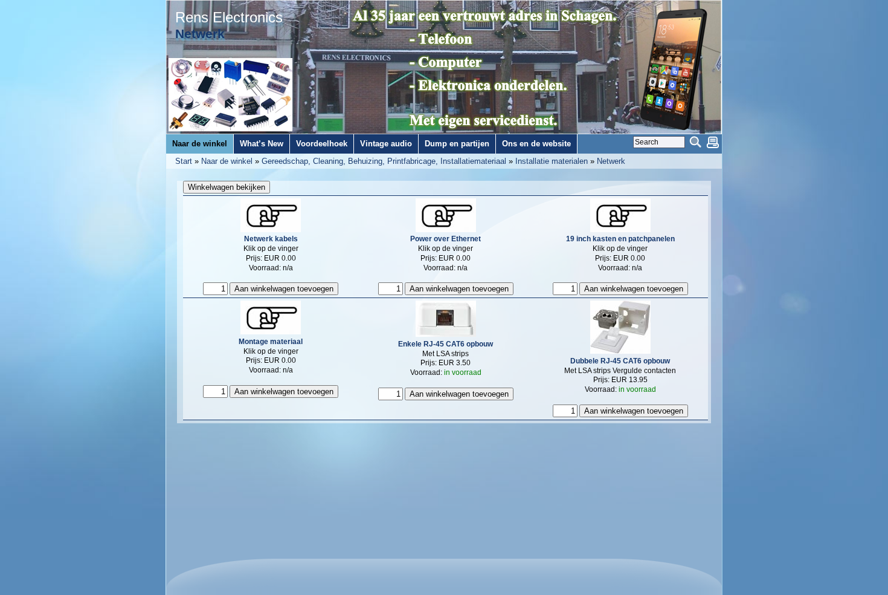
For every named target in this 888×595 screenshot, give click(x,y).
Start (183, 161)
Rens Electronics (229, 17)
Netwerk (611, 161)
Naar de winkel (227, 161)
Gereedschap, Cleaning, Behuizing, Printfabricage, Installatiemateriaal (384, 161)
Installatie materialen (551, 161)
